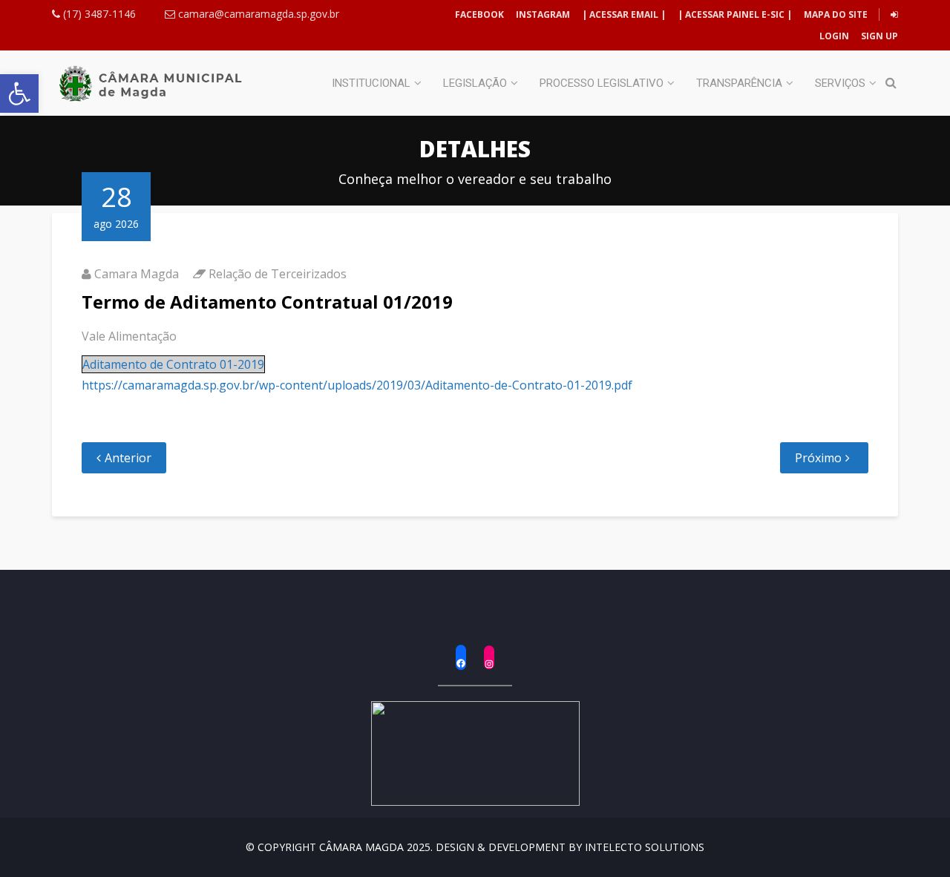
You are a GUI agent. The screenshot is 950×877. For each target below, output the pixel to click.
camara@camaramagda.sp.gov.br (257, 14)
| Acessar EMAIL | (624, 14)
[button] (19, 93)
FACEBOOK (479, 14)
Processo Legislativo (602, 83)
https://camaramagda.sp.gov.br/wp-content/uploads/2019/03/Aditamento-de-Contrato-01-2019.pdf (357, 385)
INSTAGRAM (543, 14)
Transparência (739, 83)
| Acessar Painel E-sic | (735, 14)
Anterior (128, 458)
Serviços (840, 83)
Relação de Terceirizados (278, 274)
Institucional (371, 83)
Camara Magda (136, 274)
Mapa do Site (836, 14)
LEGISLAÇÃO (475, 83)
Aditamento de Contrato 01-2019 (173, 364)
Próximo (818, 458)
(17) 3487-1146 (98, 14)
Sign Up (878, 36)
